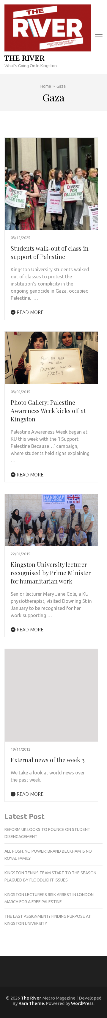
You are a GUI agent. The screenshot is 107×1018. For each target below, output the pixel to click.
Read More (29, 312)
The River (24, 57)
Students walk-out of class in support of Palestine (50, 252)
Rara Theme (31, 1003)
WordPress (82, 1003)
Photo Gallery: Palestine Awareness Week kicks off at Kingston (48, 410)
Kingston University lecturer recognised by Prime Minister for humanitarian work (51, 572)
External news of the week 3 (48, 760)
